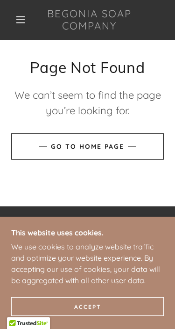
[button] (20, 19)
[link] (89, 19)
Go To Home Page (87, 146)
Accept (87, 306)
